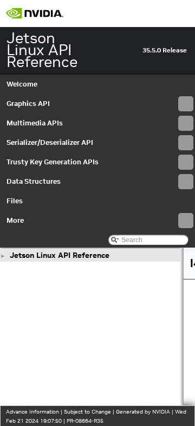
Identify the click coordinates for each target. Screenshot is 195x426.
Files (14, 200)
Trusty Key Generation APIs (52, 162)
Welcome (21, 84)
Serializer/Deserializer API (49, 142)
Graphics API (28, 103)
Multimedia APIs (34, 123)
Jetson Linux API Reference (59, 255)
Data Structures (33, 181)
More (15, 220)
